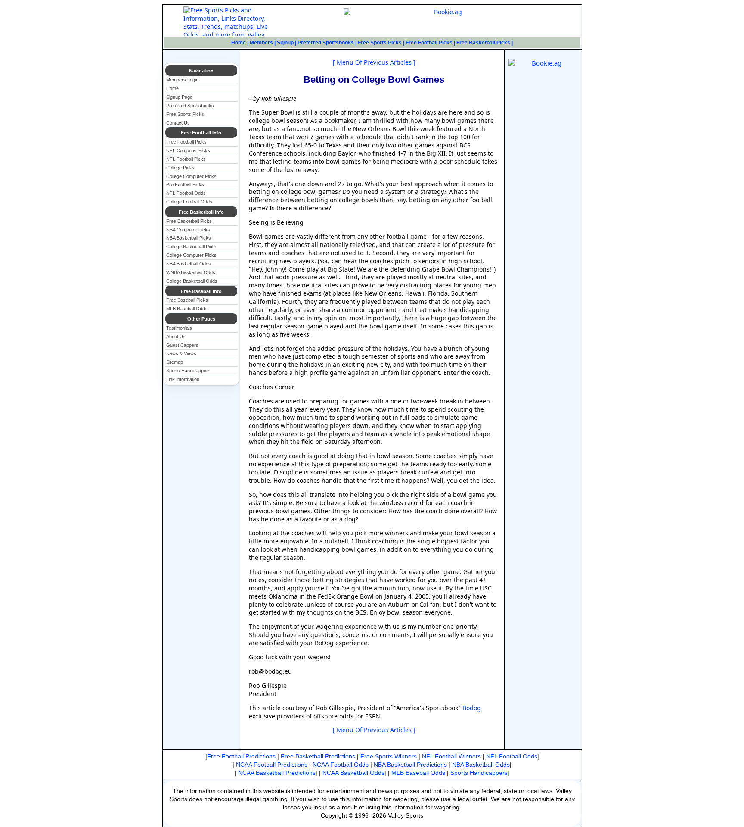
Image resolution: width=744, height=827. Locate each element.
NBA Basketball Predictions (410, 764)
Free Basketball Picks (483, 43)
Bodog (471, 708)
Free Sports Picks (380, 43)
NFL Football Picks (186, 159)
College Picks (180, 167)
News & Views (181, 353)
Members (261, 43)
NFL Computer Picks (188, 150)
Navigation (201, 70)
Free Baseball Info (201, 291)
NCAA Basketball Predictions (277, 772)
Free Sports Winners (388, 756)
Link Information (182, 379)
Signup (285, 43)
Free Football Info (201, 132)
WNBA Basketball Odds (190, 272)
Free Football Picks (429, 43)
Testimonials (179, 328)
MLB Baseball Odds (187, 308)
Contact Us (178, 122)
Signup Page (179, 97)
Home (238, 43)
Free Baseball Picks (187, 300)
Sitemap (174, 362)
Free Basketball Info (201, 212)
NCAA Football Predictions (271, 764)
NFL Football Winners (451, 756)
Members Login (182, 79)
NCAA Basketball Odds (353, 772)
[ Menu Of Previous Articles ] (374, 62)
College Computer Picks (191, 176)
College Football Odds (189, 201)
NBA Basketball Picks (188, 237)
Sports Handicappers (188, 370)
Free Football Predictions (241, 756)
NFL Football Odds (186, 193)
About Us (176, 336)
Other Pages (201, 318)
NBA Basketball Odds (188, 263)
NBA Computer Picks (188, 229)
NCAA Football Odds (341, 764)
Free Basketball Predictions (318, 756)
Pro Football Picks (185, 184)
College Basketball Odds (191, 281)
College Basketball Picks (191, 246)
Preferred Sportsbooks (326, 43)
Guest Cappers (182, 345)
